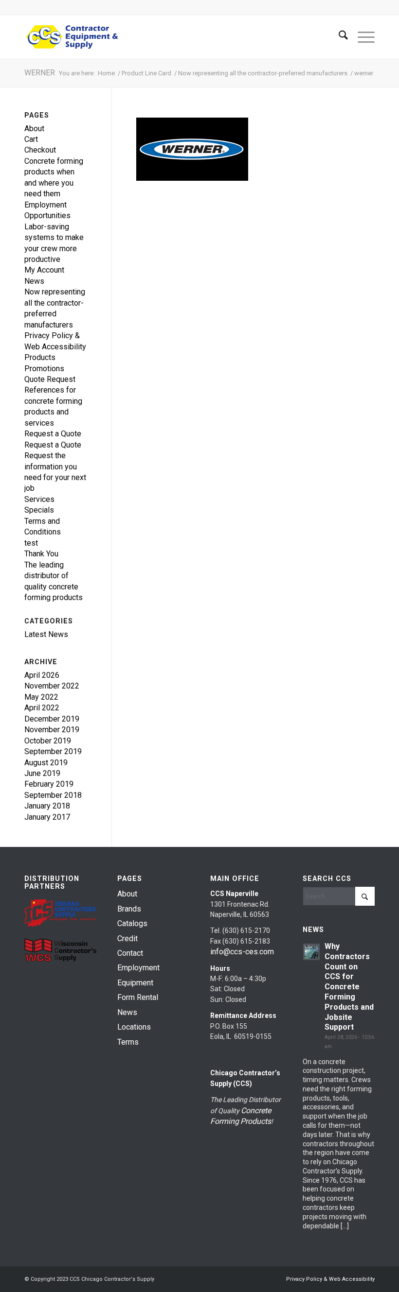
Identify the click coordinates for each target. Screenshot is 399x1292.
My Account (44, 270)
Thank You (41, 553)
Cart (31, 139)
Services (39, 499)
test (31, 543)
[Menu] (361, 37)
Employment (138, 967)
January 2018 (47, 805)
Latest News (46, 634)
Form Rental (137, 997)
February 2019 (48, 784)
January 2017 (47, 817)
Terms (128, 1042)
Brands (129, 908)
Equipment (135, 982)
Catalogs (132, 923)
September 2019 (53, 751)
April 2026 (41, 675)
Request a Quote (52, 433)
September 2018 (53, 795)
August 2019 (46, 762)
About (34, 128)
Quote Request (49, 379)
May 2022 (41, 697)
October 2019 (47, 740)
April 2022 (41, 707)
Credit (127, 938)
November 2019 (51, 729)
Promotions (44, 368)
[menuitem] (338, 37)
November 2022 (51, 685)
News (34, 281)
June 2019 (42, 773)
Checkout (40, 150)
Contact (130, 953)
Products (39, 357)
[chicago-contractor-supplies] (72, 37)
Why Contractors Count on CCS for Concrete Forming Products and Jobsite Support (349, 987)
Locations (134, 1027)
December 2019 (51, 719)
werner (39, 72)
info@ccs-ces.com (242, 951)
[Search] (338, 37)
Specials (39, 510)
